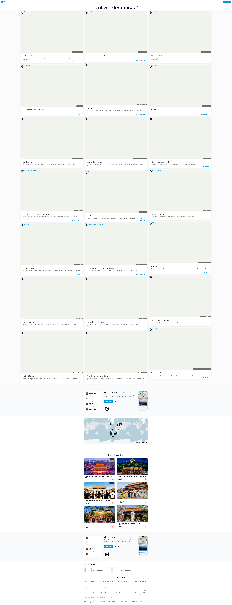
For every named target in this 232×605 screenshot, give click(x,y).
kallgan (140, 372)
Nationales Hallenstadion (159, 214)
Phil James (139, 104)
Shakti (76, 264)
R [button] (110, 423)
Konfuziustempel (28, 322)
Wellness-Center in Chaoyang (122, 581)
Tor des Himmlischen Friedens (33, 110)
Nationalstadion (28, 376)
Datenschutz (127, 601)
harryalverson (75, 158)
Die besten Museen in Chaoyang (91, 585)
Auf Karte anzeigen (76, 61)
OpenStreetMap (138, 442)
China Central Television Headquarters (100, 268)
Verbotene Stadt (28, 56)
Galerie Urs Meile (157, 373)
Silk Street (90, 108)
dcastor (76, 210)
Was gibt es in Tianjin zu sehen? (139, 589)
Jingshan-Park (28, 162)
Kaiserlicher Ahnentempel (96, 56)
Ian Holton (205, 210)
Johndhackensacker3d (137, 158)
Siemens (154, 266)
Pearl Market (91, 216)
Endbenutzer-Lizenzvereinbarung (119, 601)
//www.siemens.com (201, 262)
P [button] (119, 438)
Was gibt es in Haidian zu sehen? (123, 590)
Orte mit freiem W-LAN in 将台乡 (139, 594)
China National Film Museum (161, 320)
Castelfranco (139, 264)
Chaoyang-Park (156, 56)
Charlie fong (139, 318)
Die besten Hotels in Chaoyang (91, 592)
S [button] (117, 425)
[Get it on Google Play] (118, 401)
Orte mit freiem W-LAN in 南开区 (139, 585)
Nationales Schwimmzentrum (97, 322)
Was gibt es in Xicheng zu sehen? (123, 589)
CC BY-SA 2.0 (80, 158)
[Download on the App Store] (115, 401)
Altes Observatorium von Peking (98, 376)
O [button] (118, 429)
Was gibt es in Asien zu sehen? (91, 581)
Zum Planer (227, 1)
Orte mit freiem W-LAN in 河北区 (139, 587)
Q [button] (110, 425)
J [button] (119, 425)
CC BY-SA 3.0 (144, 158)
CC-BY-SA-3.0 (80, 105)
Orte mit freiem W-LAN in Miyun (139, 583)
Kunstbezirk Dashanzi (94, 162)
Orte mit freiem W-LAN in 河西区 (139, 590)
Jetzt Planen (109, 401)
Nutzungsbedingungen (109, 601)
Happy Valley (155, 110)
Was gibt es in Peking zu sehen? (123, 587)
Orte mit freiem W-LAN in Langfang (139, 581)
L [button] (116, 433)
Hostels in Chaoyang (104, 594)
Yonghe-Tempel (28, 268)
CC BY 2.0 (80, 318)
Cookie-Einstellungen (133, 601)
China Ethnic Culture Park (160, 162)
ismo (204, 158)
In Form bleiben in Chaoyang (106, 592)
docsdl (77, 318)
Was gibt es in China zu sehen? (91, 583)
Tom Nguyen (76, 372)
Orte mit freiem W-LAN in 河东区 (139, 592)
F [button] (112, 429)
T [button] (121, 423)
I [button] (115, 433)
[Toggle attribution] (146, 442)
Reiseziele (102, 601)
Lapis (140, 212)
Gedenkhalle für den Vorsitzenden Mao (36, 214)
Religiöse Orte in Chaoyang (90, 587)
